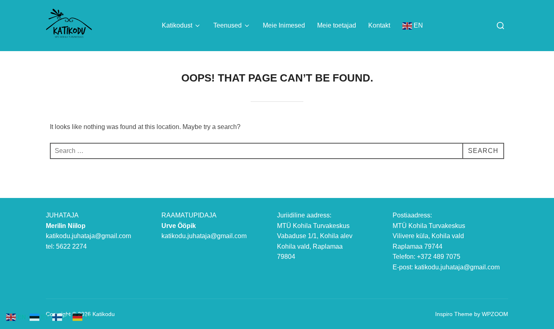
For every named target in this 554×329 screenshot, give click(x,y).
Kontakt (379, 25)
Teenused (227, 25)
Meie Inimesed (284, 25)
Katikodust (177, 25)
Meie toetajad (336, 25)
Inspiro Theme (453, 314)
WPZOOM (495, 314)
